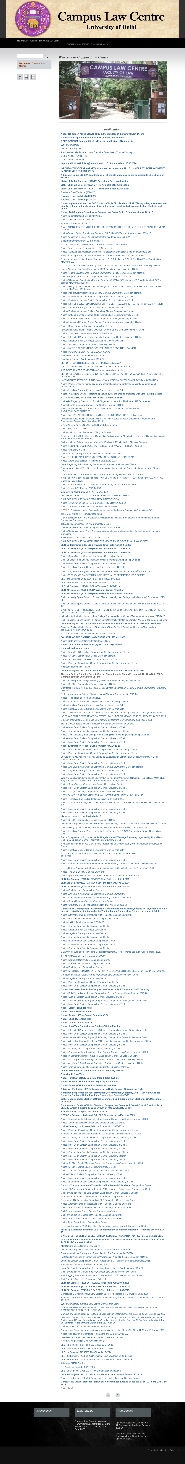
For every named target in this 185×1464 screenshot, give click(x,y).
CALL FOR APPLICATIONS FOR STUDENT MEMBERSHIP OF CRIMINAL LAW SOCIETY (105, 541)
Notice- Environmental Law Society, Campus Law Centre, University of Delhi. (98, 296)
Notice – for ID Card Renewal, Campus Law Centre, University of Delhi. (95, 1170)
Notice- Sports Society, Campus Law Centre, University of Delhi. (92, 556)
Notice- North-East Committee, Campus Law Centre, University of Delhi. (95, 652)
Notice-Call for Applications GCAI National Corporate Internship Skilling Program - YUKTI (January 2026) (111, 712)
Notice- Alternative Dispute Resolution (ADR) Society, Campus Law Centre (97, 915)
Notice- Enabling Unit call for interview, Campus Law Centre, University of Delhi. (99, 1137)
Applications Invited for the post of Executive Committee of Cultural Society (96, 152)
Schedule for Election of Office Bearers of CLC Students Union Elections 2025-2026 (101, 1134)
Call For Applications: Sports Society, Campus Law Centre (89, 1211)
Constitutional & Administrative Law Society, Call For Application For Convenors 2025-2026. (105, 1294)
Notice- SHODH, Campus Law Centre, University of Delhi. (88, 1167)
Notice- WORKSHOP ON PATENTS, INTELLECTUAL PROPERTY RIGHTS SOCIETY (103, 575)
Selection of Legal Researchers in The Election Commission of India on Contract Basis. (103, 255)
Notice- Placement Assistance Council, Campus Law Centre (90, 918)
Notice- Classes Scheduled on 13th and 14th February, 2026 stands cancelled (98, 484)
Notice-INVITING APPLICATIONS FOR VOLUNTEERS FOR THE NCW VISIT (98, 348)
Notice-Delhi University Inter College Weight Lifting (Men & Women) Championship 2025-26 (105, 735)
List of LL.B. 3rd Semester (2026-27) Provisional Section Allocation (95, 185)
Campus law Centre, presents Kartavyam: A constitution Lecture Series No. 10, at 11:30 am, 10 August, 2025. (113, 1330)
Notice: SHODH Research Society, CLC (80, 219)
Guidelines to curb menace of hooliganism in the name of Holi (90, 527)
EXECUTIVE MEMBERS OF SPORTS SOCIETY (84, 492)
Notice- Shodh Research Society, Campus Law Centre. (87, 901)
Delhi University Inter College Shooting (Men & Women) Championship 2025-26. (99, 694)
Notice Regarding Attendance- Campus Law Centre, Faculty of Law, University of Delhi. (103, 273)
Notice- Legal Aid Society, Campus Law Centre (83, 930)
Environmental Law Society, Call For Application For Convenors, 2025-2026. (97, 1253)
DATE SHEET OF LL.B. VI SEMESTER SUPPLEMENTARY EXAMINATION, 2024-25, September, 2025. (112, 1236)
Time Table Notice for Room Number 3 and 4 (82, 514)
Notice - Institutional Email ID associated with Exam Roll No (89, 506)
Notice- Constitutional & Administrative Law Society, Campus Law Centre (96, 897)
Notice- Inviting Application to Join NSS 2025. (83, 922)
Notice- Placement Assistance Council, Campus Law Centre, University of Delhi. (99, 663)
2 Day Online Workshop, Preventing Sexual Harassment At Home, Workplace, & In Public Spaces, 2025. (111, 952)
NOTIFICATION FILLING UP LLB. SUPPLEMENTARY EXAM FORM (94, 244)
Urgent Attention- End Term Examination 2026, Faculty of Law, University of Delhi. (100, 269)
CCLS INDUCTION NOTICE (74, 156)
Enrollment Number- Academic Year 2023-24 (82, 355)
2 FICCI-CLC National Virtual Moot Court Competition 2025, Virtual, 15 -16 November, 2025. (108, 868)
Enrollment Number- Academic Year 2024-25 (82, 359)
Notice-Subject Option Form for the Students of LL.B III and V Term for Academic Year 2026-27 (106, 233)
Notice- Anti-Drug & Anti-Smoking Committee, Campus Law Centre (93, 894)
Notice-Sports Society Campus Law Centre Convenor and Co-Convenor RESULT (100, 875)
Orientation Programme (72, 148)
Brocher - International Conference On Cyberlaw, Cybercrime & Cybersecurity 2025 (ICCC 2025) (107, 720)
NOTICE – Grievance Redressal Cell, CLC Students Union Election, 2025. (98, 1115)
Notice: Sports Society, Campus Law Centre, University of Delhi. (91, 453)
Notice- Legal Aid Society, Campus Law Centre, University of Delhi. (93, 307)
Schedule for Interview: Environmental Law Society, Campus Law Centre (95, 1196)
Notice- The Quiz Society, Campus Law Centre (83, 872)
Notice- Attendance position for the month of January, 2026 (89, 461)
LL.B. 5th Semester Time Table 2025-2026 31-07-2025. (87, 1345)
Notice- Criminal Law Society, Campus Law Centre (85, 926)
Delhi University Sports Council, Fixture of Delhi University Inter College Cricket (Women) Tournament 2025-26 (114, 620)
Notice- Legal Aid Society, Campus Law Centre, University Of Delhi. (93, 567)
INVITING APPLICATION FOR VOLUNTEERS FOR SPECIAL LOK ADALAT (97, 366)
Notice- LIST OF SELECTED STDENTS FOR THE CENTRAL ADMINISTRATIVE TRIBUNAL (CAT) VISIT (112, 304)
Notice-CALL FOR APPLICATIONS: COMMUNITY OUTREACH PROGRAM (97, 457)
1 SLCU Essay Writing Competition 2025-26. (83, 956)
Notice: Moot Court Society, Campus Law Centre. (84, 1222)
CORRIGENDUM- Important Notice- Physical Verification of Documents (97, 141)
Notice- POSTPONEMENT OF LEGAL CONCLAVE (85, 352)
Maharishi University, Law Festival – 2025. (81, 816)
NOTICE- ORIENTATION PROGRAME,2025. (82, 1341)
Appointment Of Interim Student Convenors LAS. (84, 1264)
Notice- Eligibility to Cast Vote (76, 1019)
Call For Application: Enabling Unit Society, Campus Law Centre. (92, 1215)
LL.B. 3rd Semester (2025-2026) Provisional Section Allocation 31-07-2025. (97, 1356)
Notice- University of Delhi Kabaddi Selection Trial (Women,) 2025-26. (94, 905)
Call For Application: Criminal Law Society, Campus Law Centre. (92, 1218)
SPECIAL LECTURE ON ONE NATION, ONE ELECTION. (89, 425)
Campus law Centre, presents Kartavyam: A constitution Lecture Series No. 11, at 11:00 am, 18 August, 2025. (113, 1314)
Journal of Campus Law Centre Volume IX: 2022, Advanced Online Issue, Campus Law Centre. (106, 1185)
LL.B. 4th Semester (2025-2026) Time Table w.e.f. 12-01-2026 (90, 583)
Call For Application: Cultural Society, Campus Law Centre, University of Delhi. (98, 1272)
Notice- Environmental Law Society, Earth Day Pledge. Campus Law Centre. (97, 311)
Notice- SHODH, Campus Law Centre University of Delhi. (88, 344)
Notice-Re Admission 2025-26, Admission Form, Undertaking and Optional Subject (100, 1378)
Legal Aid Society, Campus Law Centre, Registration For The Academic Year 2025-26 (102, 1268)
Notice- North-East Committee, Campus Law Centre (86, 960)
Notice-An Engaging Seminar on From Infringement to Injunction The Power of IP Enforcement (106, 401)
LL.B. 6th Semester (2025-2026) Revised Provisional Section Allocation (97, 594)
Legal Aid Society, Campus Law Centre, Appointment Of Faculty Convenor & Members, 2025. (106, 1261)
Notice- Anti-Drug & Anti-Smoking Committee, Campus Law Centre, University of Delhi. (102, 767)
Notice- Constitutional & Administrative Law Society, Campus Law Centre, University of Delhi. (105, 1052)
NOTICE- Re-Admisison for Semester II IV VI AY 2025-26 (88, 634)
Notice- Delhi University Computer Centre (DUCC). (85, 641)
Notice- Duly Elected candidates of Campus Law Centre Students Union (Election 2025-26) (104, 993)
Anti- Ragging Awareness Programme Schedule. (84, 1279)
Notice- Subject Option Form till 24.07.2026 (81, 216)
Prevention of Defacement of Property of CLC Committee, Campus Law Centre (98, 1200)
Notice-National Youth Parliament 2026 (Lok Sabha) (86, 432)
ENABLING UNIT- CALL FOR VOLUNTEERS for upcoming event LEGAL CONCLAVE (102, 474)
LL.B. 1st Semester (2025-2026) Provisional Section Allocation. (91, 1371)
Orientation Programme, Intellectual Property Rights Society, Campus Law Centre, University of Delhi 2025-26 (113, 824)
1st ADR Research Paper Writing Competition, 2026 (86, 524)
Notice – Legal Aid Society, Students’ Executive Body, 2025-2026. (92, 799)
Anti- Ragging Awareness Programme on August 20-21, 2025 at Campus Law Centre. (102, 1275)
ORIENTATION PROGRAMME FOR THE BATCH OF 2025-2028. (92, 1337)
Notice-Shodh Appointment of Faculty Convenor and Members (93, 137)
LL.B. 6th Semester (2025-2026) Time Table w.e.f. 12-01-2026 (90, 586)
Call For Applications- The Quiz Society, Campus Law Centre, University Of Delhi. (100, 1193)
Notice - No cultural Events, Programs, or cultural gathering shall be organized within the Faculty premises (111, 394)
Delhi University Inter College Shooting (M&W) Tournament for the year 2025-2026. (100, 680)
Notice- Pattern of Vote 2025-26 (76, 1022)
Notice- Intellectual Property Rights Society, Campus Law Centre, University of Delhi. (101, 293)
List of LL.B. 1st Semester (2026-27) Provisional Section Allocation (95, 181)
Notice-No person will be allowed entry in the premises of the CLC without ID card (102, 134)
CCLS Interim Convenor (72, 160)
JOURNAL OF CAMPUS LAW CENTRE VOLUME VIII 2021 (89, 659)
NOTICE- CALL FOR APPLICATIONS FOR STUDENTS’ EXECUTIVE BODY (98, 853)
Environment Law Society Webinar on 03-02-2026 (85, 538)
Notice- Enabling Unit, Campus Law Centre (81, 890)
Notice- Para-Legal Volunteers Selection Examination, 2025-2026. (92, 1126)
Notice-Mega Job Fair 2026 (74, 428)
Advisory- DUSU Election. (73, 1363)
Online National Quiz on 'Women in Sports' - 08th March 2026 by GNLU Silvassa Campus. (104, 442)
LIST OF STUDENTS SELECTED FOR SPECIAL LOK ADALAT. (92, 363)
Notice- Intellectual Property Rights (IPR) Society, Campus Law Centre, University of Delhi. (104, 1000)
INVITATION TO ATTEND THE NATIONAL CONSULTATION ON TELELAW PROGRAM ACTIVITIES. (110, 380)
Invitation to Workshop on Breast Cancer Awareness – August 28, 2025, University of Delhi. (104, 1257)
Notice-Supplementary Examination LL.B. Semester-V (87, 248)
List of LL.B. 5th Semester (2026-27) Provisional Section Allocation (95, 189)
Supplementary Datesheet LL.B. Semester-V (82, 241)
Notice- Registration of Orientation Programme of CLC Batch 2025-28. (94, 1334)
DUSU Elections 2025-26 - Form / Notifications (58, 44)
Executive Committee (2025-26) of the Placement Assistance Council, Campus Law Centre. (104, 1226)
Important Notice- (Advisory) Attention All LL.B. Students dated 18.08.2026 (99, 163)
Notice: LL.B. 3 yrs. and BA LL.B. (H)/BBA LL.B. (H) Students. (92, 645)
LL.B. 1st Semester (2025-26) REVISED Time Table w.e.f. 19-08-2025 (95, 1283)
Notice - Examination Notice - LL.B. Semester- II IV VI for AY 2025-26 (93, 503)
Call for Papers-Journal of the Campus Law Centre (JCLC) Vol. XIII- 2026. (96, 276)
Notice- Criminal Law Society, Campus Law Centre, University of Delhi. (95, 701)
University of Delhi (166, 1450)
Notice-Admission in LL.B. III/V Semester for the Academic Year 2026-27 (95, 237)
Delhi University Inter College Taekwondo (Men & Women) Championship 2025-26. (101, 560)
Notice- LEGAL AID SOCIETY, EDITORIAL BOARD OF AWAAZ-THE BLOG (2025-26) (102, 446)
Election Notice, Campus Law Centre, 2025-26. (84, 1111)
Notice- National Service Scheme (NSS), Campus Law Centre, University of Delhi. (100, 315)
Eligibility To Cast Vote (72, 1074)
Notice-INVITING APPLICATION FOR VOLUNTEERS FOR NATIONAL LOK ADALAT (102, 415)
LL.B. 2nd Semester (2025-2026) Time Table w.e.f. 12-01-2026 (90, 579)
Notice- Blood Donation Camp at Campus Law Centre (86, 326)
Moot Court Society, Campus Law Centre (80, 1246)
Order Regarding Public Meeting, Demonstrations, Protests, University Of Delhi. (99, 464)
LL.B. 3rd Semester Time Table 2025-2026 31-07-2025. (87, 1349)
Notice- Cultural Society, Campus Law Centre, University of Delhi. (92, 997)
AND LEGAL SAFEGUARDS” (75, 411)
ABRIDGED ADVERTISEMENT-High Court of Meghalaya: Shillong (93, 370)
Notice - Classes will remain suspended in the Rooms (86, 333)
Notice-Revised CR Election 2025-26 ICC (81, 488)
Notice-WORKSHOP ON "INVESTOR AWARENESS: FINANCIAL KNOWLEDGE (100, 409)
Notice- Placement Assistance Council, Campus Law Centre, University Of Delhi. (99, 1056)
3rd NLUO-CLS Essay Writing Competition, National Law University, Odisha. (97, 724)
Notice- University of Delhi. (74, 450)
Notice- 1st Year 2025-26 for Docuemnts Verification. (86, 1326)
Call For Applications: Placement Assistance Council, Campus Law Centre (96, 1207)
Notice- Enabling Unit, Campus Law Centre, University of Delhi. (91, 1048)
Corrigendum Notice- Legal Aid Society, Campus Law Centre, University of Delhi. (99, 975)
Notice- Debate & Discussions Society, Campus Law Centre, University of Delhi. (99, 318)
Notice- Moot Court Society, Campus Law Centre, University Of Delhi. (94, 1156)
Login (177, 1450)
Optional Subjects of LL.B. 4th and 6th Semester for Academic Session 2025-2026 (102, 670)
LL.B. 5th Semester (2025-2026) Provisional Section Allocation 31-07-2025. (97, 1359)
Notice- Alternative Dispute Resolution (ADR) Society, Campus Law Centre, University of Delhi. (106, 1041)
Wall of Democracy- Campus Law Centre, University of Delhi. (90, 1304)
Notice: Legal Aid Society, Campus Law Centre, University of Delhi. (93, 405)
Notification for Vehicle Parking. (76, 667)
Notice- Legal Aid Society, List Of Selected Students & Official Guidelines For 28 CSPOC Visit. (106, 571)
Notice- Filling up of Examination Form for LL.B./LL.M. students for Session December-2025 (104, 827)
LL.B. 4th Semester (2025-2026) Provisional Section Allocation (92, 590)
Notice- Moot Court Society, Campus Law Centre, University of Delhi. (94, 563)
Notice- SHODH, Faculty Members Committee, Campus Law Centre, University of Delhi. (103, 1163)
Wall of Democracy (70, 145)
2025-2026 (66, 856)
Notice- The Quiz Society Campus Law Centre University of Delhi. (92, 792)
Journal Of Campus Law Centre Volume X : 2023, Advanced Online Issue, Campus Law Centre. (106, 1189)
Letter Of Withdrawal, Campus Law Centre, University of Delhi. (92, 1070)
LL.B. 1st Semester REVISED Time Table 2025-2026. (86, 1352)
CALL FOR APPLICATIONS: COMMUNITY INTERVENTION (90, 499)
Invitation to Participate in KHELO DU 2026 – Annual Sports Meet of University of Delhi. (102, 330)
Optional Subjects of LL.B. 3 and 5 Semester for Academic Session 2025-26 (133, 1425)
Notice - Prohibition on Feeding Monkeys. (81, 698)
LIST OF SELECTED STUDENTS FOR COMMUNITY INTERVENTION (95, 495)
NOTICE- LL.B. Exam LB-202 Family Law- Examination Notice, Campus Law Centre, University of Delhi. (111, 265)
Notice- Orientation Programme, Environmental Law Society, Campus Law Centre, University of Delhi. (109, 864)
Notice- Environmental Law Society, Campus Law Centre (88, 941)
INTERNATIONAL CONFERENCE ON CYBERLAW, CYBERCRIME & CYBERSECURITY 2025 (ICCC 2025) (113, 716)
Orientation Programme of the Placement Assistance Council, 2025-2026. (96, 1250)
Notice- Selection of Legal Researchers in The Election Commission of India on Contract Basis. (106, 252)
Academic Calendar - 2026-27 (75, 223)
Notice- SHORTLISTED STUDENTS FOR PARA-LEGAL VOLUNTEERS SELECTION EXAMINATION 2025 (113, 971)
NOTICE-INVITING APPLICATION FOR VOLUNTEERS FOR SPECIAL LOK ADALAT (102, 795)
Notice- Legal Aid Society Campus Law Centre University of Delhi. (93, 1123)
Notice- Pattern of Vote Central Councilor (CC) (84, 1015)
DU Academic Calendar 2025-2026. (78, 1367)
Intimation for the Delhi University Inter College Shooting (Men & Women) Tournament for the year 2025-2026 (113, 616)
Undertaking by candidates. (75, 648)
